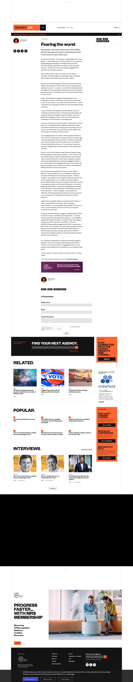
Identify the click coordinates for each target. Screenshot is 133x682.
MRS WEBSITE (72, 661)
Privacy (71, 653)
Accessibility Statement (75, 656)
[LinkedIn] (14, 52)
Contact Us (55, 653)
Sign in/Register (70, 27)
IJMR (70, 658)
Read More (77, 269)
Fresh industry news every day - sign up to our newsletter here (29, 34)
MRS (64, 27)
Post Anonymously (75, 326)
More (86, 449)
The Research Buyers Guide (19, 342)
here (73, 674)
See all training (107, 425)
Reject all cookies (47, 679)
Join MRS (17, 643)
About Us (54, 658)
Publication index (56, 663)
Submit (66, 333)
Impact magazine (72, 259)
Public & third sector (59, 289)
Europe (44, 289)
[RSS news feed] (22, 52)
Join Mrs (54, 661)
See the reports (107, 458)
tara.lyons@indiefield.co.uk (107, 391)
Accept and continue (30, 679)
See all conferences (107, 441)
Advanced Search (73, 350)
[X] (18, 52)
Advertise (54, 656)
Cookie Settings (65, 679)
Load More (52, 488)
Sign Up (107, 359)
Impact (50, 289)
